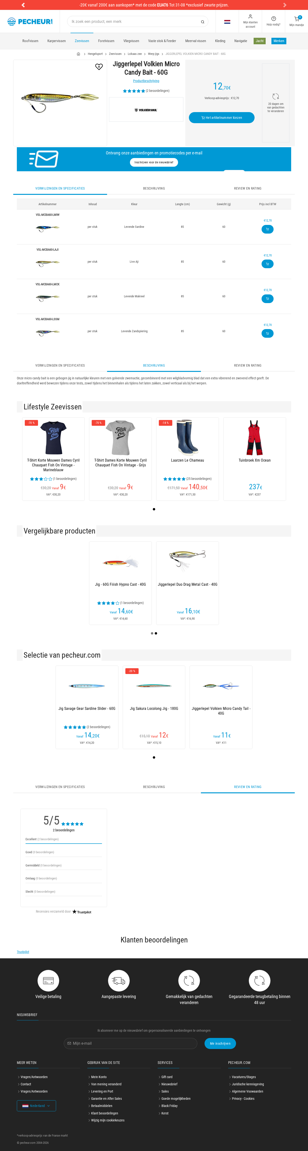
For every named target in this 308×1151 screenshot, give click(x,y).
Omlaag (41, 878)
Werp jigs (153, 54)
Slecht (40, 891)
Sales (165, 1091)
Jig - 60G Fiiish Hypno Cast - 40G (120, 584)
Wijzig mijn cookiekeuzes (107, 1120)
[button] (23, 5)
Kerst (164, 1113)
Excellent (42, 839)
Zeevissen (82, 41)
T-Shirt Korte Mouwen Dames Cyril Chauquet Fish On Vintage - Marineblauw (53, 465)
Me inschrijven (220, 1043)
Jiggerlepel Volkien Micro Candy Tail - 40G (221, 711)
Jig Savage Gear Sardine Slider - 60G (86, 708)
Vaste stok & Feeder (162, 41)
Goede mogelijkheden (176, 1098)
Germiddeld (44, 865)
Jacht (259, 41)
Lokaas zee (135, 54)
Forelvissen (106, 41)
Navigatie (240, 41)
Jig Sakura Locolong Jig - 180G (154, 708)
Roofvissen (30, 41)
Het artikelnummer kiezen (223, 118)
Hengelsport (95, 54)
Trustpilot (23, 952)
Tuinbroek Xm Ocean (255, 460)
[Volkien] (146, 109)
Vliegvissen (131, 41)
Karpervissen (56, 41)
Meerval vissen (195, 41)
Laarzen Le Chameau (187, 460)
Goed (40, 852)
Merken (279, 41)
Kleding (220, 41)
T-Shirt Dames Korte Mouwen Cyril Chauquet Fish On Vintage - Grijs (120, 462)
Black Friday (169, 1106)
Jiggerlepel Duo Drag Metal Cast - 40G (187, 584)
